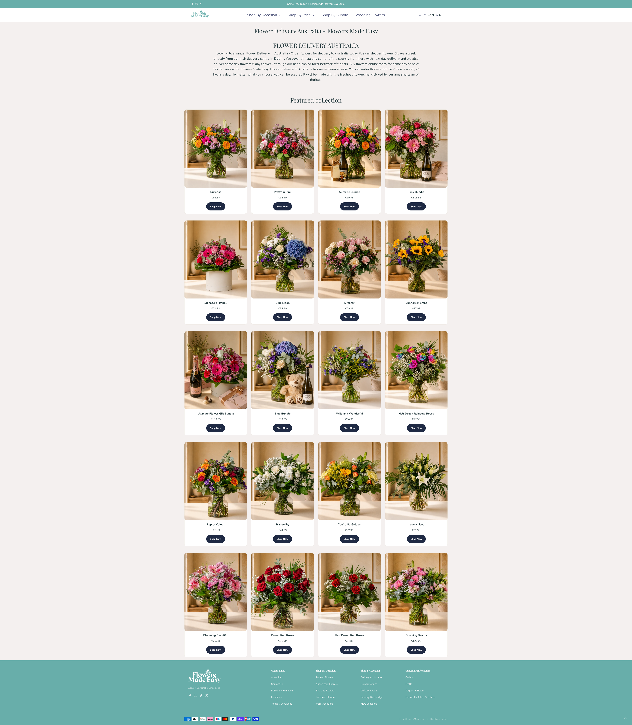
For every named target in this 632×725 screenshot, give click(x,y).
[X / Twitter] (206, 696)
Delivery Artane (369, 684)
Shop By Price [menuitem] (300, 15)
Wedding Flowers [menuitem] (370, 15)
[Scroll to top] (625, 718)
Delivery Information (282, 690)
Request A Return (415, 690)
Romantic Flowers (325, 697)
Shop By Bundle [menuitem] (335, 15)
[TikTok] (201, 696)
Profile (409, 684)
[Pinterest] (201, 4)
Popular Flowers (324, 677)
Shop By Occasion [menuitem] (262, 15)
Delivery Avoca (369, 690)
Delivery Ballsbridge (371, 697)
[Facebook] (192, 4)
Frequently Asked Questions (420, 697)
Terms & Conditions (281, 703)
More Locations (369, 703)
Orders (409, 677)
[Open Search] (420, 15)
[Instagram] (197, 4)
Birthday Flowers (325, 690)
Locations (276, 697)
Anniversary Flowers (327, 684)
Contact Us (277, 684)
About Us (276, 677)
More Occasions (324, 703)
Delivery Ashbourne (371, 677)
